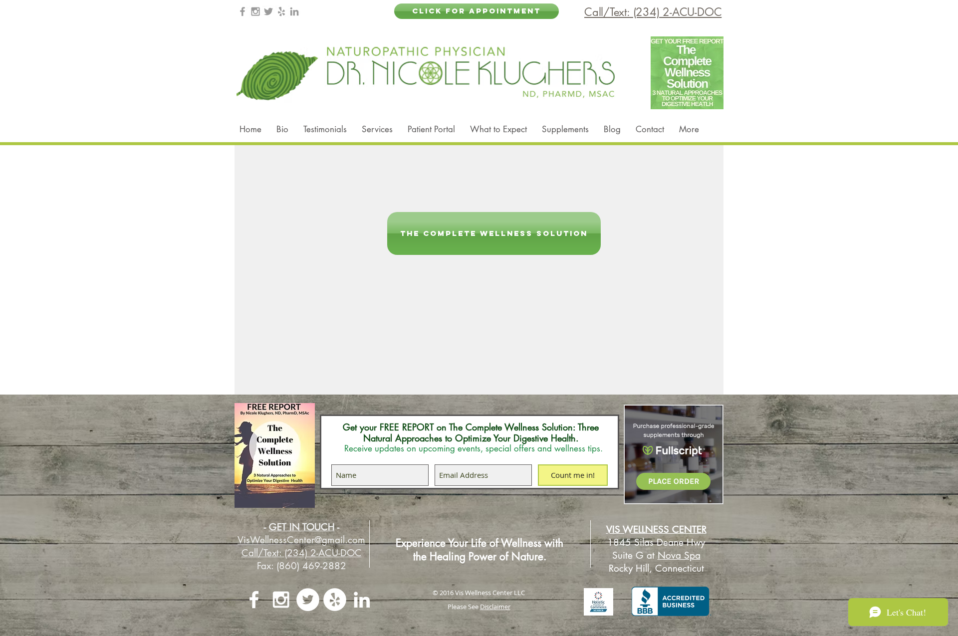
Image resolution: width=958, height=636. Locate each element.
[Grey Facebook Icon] (242, 11)
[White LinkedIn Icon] (361, 599)
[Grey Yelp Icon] (281, 11)
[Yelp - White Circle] (334, 599)
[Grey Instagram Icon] (255, 11)
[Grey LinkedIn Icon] (294, 11)
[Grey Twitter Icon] (268, 11)
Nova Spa (679, 555)
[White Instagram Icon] (280, 599)
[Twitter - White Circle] (307, 599)
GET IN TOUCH (302, 527)
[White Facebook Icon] (253, 599)
